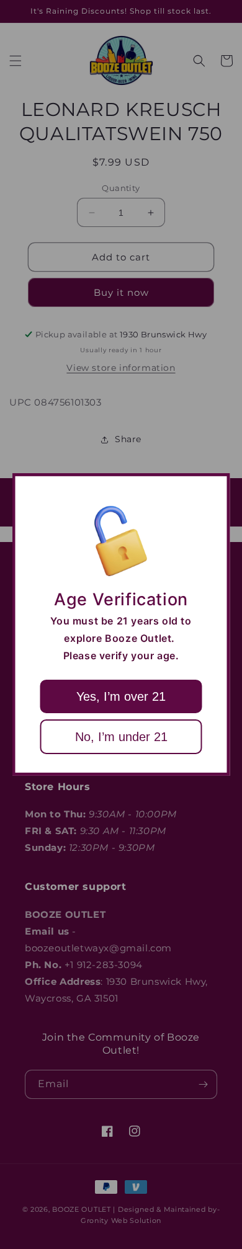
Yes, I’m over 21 (121, 696)
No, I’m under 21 (121, 737)
